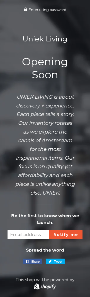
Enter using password (47, 10)
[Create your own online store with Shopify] (45, 286)
